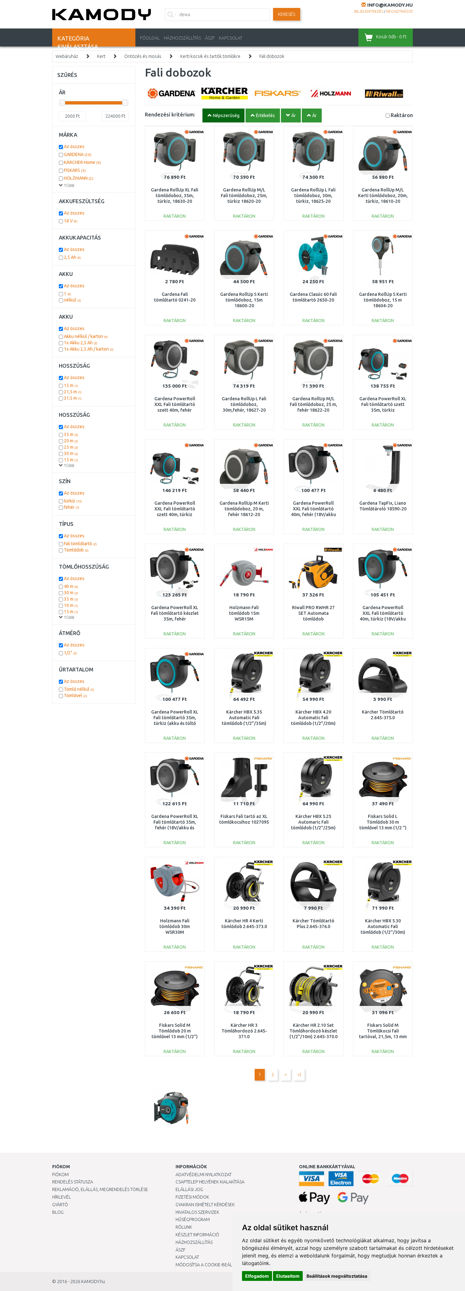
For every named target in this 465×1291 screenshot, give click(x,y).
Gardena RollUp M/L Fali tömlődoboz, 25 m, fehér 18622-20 (313, 404)
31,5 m (73, 398)
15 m (71, 385)
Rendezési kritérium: (170, 114)
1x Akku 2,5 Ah (80, 342)
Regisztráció (399, 11)
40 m (71, 586)
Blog (58, 1212)
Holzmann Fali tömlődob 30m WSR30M (174, 926)
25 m (71, 447)
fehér (71, 507)
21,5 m (73, 391)
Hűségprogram (193, 1219)
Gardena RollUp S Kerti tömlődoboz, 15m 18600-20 (244, 300)
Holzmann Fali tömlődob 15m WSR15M (244, 613)
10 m (71, 605)
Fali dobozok (271, 56)
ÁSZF (210, 38)
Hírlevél (61, 1197)
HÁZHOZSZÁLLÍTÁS (182, 38)
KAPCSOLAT (230, 38)
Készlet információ (197, 1234)
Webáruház (67, 56)
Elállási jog (189, 1189)
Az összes (74, 146)
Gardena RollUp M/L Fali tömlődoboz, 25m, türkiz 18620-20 (244, 195)
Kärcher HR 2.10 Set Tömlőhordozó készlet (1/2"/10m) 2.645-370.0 (313, 1031)
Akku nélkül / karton (86, 336)
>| (299, 1074)
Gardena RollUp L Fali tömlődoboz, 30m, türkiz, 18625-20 (313, 195)
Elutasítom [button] (288, 1276)
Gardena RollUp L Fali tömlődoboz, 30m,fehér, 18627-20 (244, 404)
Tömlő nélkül (79, 689)
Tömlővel (75, 695)
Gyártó (60, 1204)
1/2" (70, 652)
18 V (71, 220)
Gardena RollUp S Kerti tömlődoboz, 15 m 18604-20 (383, 300)
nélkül (72, 299)
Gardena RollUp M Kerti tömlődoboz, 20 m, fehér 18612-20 (244, 509)
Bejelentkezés (368, 11)
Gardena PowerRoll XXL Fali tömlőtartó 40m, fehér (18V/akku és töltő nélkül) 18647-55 (313, 515)
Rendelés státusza (72, 1181)
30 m (71, 453)
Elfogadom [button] (257, 1276)
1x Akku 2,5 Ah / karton (89, 349)
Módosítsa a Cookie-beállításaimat (215, 1264)
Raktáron (402, 115)
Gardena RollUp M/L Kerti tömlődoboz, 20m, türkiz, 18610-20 (383, 195)
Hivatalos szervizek (197, 1212)
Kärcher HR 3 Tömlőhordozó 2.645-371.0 (244, 1031)
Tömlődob (76, 549)
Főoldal (150, 38)
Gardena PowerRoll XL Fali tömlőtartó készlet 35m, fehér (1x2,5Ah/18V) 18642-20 (175, 619)
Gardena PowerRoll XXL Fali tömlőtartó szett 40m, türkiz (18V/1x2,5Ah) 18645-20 (174, 515)
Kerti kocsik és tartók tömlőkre (210, 56)
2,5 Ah (72, 257)
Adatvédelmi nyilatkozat (204, 1174)
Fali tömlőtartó (80, 543)
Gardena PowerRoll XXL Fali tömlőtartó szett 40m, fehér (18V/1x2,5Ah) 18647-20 (174, 410)
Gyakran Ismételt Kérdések (205, 1204)
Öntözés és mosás (142, 56)
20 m (71, 440)
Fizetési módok (192, 1197)
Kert (101, 56)
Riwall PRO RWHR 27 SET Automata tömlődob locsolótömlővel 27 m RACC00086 (313, 619)
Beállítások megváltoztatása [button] (337, 1276)
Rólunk (184, 1227)
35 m (71, 434)
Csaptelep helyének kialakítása (210, 1181)
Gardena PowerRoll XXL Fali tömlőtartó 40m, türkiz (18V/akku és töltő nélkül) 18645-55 (383, 619)
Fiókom (60, 1174)
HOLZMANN (78, 178)
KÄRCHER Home (82, 162)
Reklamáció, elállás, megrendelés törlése (100, 1189)
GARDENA (77, 154)
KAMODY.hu (93, 1281)
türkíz (73, 500)
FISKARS (75, 170)
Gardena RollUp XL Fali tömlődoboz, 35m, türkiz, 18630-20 (174, 195)
